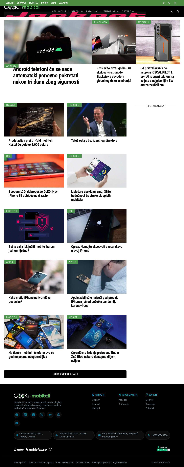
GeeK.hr (10, 2)
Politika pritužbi (20, 462)
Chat (53, 2)
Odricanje (124, 404)
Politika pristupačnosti (101, 462)
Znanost (21, 2)
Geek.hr (96, 399)
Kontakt (123, 399)
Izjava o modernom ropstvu (41, 462)
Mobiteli (33, 2)
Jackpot (63, 2)
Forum (44, 2)
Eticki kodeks (67, 462)
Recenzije (150, 404)
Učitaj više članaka (65, 374)
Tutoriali (150, 408)
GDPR (57, 462)
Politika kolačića (83, 462)
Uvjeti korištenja (120, 462)
